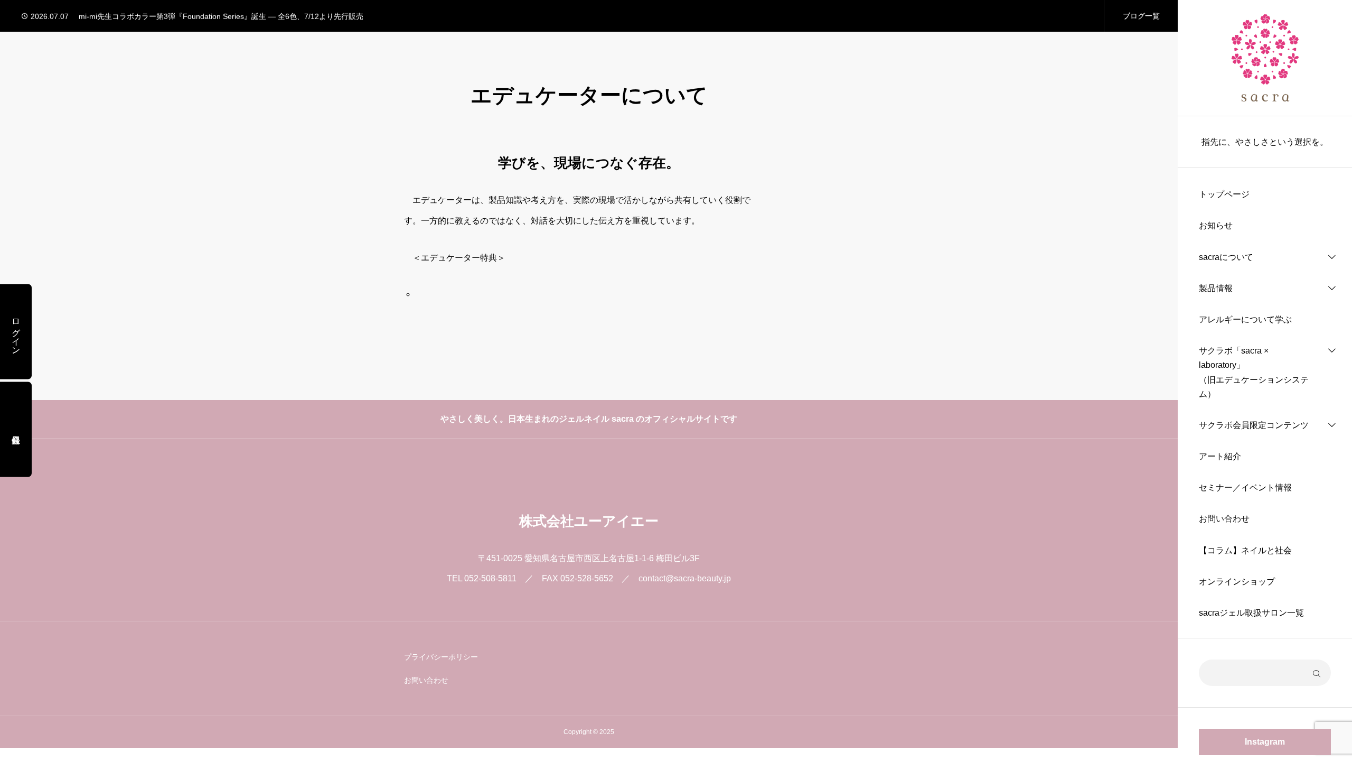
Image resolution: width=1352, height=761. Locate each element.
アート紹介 (1220, 456)
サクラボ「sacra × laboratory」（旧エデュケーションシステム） (1254, 372)
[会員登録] (16, 429)
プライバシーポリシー (441, 657)
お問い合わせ (1224, 518)
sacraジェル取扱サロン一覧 (1251, 612)
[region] (1265, 380)
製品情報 (1216, 288)
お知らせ (1216, 225)
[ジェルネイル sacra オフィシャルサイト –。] (1265, 57)
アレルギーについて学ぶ (1245, 319)
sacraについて (1226, 257)
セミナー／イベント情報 (1245, 487)
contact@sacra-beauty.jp (685, 578)
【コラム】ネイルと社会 (1245, 550)
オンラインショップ (1237, 581)
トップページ (1224, 194)
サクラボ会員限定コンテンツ (1254, 425)
